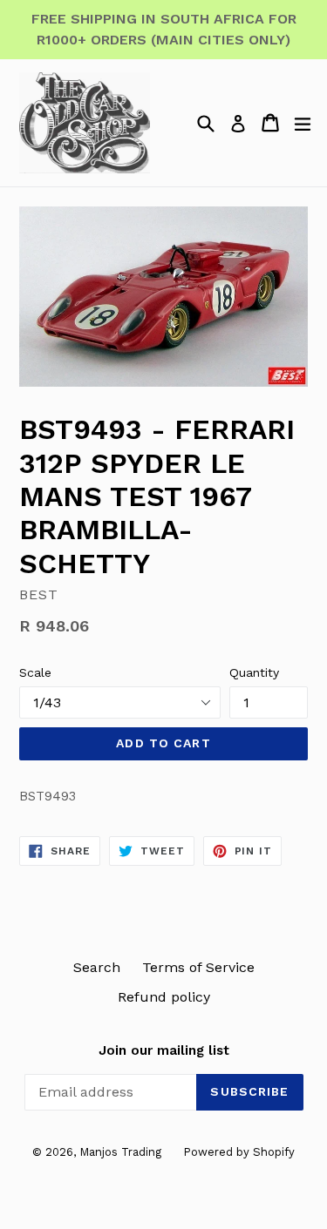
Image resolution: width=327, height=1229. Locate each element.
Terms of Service (198, 967)
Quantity (254, 672)
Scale (35, 672)
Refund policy (164, 997)
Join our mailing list (164, 1050)
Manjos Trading (120, 1151)
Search (96, 967)
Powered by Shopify (239, 1151)
